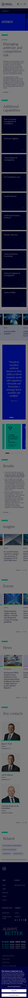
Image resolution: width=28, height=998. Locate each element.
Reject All (14, 990)
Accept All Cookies (14, 995)
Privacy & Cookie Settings (14, 986)
